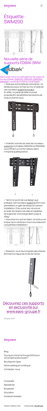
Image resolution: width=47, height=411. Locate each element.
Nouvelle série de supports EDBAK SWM (22, 60)
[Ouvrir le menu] (41, 5)
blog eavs (10, 5)
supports (8, 146)
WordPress (38, 406)
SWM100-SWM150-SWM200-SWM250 (21, 80)
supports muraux (26, 89)
